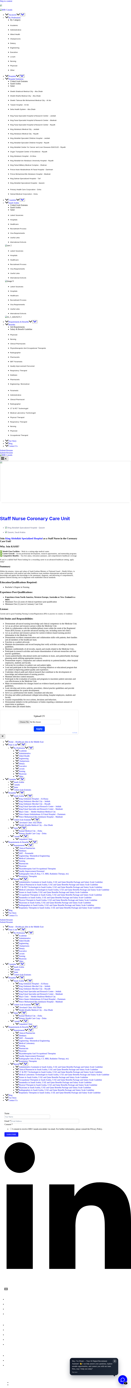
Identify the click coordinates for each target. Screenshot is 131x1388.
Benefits (9, 1309)
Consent (8, 1124)
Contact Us (10, 1365)
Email (7, 1121)
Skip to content (6, 1)
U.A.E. (7, 1334)
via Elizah (74, 732)
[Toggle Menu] (22, 14)
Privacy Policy (15, 1385)
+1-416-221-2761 (53, 5)
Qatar (12, 86)
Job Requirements (17, 327)
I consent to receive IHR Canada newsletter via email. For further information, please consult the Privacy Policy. (57, 1129)
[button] (12, 15)
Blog (7, 1360)
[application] (18, 15)
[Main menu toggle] (4, 458)
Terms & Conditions (18, 1382)
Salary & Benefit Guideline (21, 329)
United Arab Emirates (19, 81)
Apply (39, 729)
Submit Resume (6, 453)
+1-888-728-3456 (23, 5)
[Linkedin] (67, 1286)
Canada (8, 1339)
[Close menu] (2, 736)
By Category (15, 20)
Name (6, 1113)
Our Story (9, 1355)
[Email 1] (6, 1290)
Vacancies (9, 1299)
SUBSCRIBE (11, 1134)
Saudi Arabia (15, 84)
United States (11, 1344)
